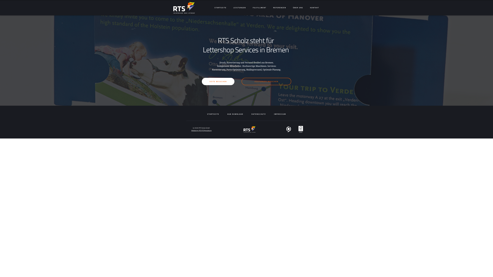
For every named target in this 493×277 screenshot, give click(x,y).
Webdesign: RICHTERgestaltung (201, 130)
